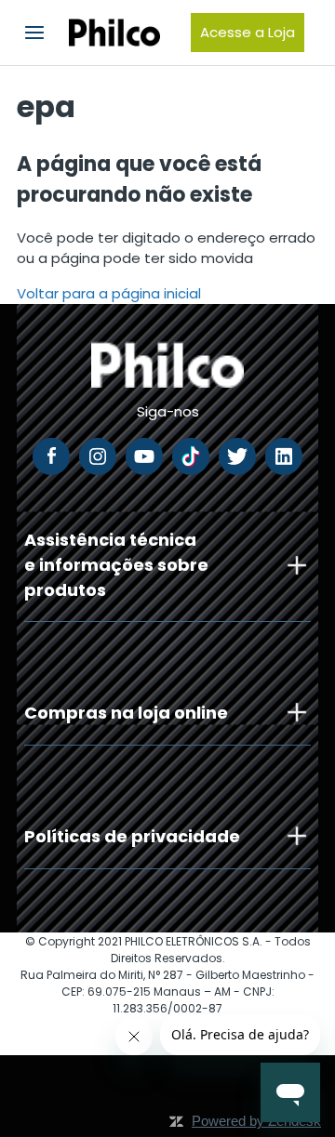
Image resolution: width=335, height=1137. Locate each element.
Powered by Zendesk (256, 1121)
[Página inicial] (114, 32)
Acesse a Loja (247, 32)
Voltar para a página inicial (109, 293)
